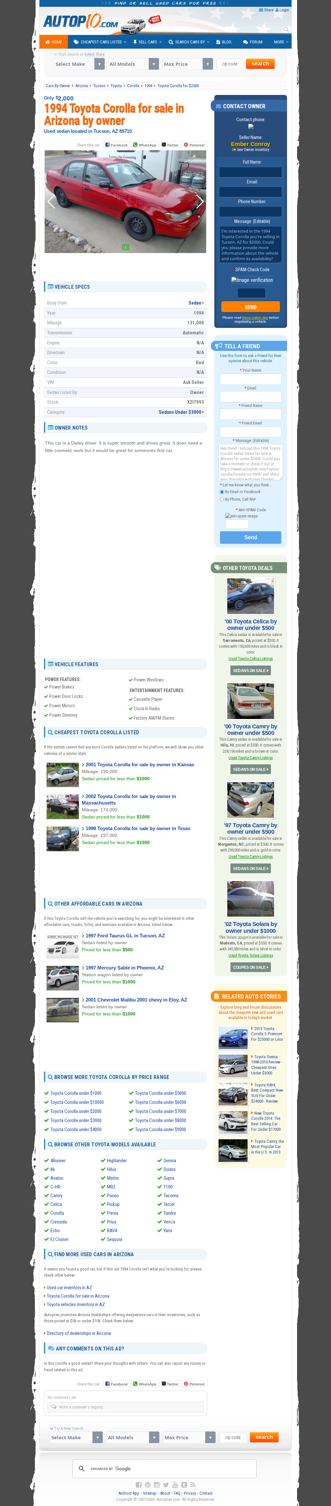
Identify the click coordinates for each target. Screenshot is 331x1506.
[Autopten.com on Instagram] (157, 1485)
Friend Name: (251, 405)
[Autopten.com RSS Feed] (193, 1485)
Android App (128, 1493)
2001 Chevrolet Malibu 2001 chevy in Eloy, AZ (136, 999)
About (165, 1493)
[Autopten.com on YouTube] (175, 1485)
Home (57, 42)
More (279, 42)
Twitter (172, 145)
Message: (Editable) (250, 221)
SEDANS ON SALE (249, 670)
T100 (168, 1187)
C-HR (55, 1187)
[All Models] (133, 64)
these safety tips (255, 317)
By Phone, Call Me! (240, 498)
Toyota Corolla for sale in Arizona (78, 1296)
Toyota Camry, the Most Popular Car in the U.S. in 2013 (267, 1147)
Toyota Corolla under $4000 (75, 1129)
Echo (55, 1231)
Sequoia (114, 1239)
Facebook (119, 145)
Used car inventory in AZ (69, 1288)
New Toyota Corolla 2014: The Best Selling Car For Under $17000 (266, 1121)
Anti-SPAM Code (251, 509)
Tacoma (171, 1196)
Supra (169, 1178)
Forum (256, 42)
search (260, 64)
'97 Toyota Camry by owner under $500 (250, 828)
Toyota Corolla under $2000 (75, 1111)
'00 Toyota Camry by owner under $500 (250, 729)
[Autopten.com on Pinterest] (148, 1485)
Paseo (113, 1196)
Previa (112, 1213)
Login (284, 9)
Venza (169, 1222)
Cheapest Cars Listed (101, 42)
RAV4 (112, 1231)
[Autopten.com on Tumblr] (184, 1485)
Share (268, 9)
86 (52, 1169)
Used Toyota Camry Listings (251, 757)
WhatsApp (147, 145)
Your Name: (251, 370)
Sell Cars (148, 42)
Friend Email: (251, 423)
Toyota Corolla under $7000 (160, 1111)
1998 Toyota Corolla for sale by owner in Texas (138, 828)
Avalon (56, 1178)
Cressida (58, 1222)
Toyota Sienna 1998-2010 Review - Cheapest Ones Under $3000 (267, 1065)
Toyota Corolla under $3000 (75, 1120)
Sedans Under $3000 (180, 412)
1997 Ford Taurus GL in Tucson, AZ (125, 935)
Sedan (194, 303)
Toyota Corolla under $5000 (160, 1093)
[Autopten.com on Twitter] (166, 1485)
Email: (251, 181)
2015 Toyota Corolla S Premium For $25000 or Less (267, 1034)
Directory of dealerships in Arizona (79, 1333)
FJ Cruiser (59, 1239)
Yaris (168, 1231)
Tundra (170, 1213)
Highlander (117, 1161)
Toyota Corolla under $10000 (77, 1102)
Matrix (113, 1178)
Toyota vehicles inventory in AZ (76, 1304)
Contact (206, 1493)
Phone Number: (250, 201)
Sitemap (149, 1493)
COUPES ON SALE (249, 967)
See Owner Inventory (253, 149)
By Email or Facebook (242, 491)
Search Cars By (190, 42)
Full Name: (251, 162)
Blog (226, 42)
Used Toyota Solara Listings (251, 955)
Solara (170, 1169)
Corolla (57, 1213)
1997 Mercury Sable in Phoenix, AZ (125, 967)
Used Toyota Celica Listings (251, 658)
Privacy (190, 1493)
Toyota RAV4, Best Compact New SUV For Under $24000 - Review (267, 1093)
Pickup (113, 1204)
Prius (111, 1222)
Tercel (169, 1204)
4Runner (58, 1161)
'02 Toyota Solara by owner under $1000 (250, 927)
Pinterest (197, 145)
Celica (56, 1204)
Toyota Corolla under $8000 (160, 1120)
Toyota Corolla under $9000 (160, 1129)
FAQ (177, 1493)
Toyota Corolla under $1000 (75, 1093)
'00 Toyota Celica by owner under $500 (251, 624)
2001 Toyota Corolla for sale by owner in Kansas (140, 764)
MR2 (111, 1187)
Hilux (111, 1169)
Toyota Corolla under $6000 (160, 1102)
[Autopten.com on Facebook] (139, 1485)
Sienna (170, 1161)
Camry (56, 1196)
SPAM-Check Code (251, 269)
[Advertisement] (125, 264)
